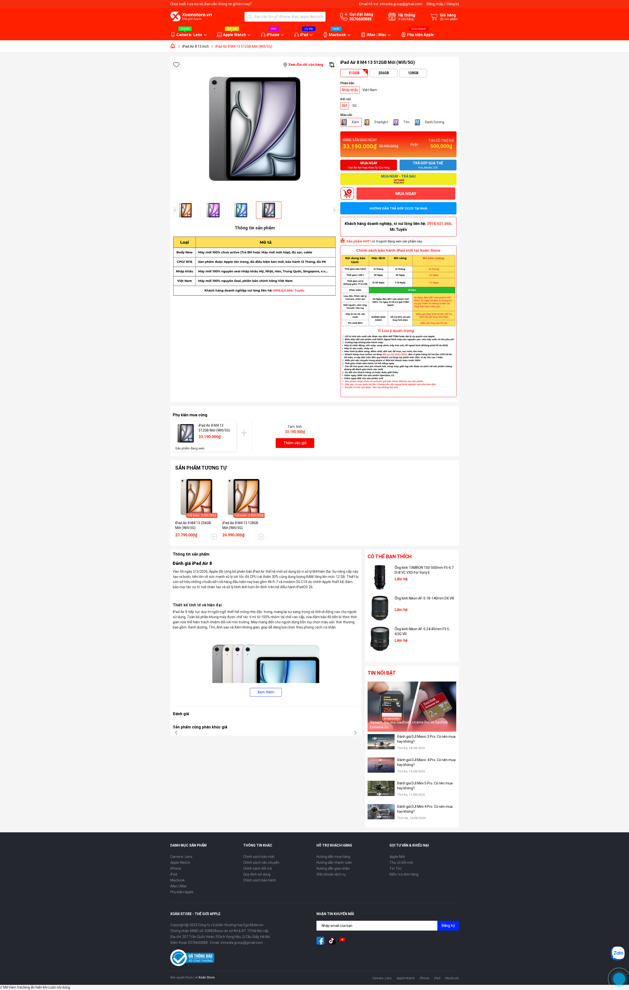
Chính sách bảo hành (259, 880)
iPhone (273, 34)
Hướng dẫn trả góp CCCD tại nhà (398, 208)
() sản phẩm (449, 19)
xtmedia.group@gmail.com (401, 4)
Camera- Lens (189, 34)
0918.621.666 (439, 223)
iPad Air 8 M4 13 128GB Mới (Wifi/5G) (240, 525)
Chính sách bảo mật (259, 857)
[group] (255, 129)
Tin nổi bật (382, 673)
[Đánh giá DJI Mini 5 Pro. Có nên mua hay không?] (381, 791)
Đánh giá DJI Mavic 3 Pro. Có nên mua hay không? (426, 739)
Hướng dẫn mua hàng (333, 857)
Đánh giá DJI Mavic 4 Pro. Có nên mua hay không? (426, 762)
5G (354, 106)
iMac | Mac (376, 34)
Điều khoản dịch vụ (331, 874)
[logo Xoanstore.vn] (191, 16)
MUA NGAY (405, 193)
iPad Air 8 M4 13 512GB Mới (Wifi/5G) (214, 427)
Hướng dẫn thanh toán (334, 863)
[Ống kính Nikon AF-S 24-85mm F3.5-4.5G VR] (380, 639)
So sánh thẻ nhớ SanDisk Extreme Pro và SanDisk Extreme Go (409, 724)
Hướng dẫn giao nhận (333, 868)
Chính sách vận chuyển (261, 863)
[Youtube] (342, 941)
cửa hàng (406, 19)
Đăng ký (452, 4)
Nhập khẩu (350, 90)
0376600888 (360, 19)
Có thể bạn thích (390, 556)
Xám (355, 122)
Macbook (337, 34)
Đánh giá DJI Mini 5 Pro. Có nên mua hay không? (425, 785)
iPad (304, 34)
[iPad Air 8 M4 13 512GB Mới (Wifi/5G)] (185, 433)
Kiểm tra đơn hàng (403, 874)
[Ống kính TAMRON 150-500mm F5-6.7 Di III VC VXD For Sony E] (380, 577)
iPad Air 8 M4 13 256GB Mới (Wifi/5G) (193, 525)
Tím (406, 122)
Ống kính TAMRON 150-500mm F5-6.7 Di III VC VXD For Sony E (424, 570)
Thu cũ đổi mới (401, 863)
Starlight (381, 122)
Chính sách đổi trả (257, 868)
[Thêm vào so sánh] (332, 64)
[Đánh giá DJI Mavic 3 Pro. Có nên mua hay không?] (381, 744)
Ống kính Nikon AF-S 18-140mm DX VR (424, 598)
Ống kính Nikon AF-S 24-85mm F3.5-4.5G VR (422, 631)
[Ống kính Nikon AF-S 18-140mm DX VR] (380, 608)
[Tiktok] (331, 941)
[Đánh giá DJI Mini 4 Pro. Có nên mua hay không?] (381, 814)
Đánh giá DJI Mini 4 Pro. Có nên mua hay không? (425, 809)
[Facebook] (320, 941)
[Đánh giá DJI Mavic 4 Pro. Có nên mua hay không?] (381, 767)
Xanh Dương (434, 122)
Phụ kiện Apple (420, 34)
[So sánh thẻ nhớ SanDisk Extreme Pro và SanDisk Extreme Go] (412, 706)
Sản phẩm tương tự (201, 468)
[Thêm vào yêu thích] (176, 64)
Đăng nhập (435, 4)
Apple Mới (397, 857)
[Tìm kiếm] (249, 17)
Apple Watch (234, 34)
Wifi (344, 106)
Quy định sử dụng (257, 874)
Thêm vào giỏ (295, 443)
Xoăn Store (206, 977)
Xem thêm (265, 692)
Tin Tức (395, 868)
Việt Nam (369, 90)
